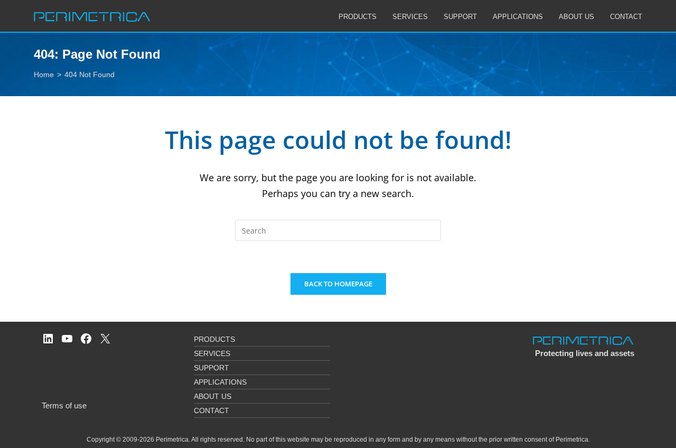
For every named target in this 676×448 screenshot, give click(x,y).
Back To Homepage (338, 283)
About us (212, 396)
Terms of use (64, 405)
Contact (211, 410)
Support (211, 367)
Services (212, 353)
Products (214, 339)
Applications (220, 382)
